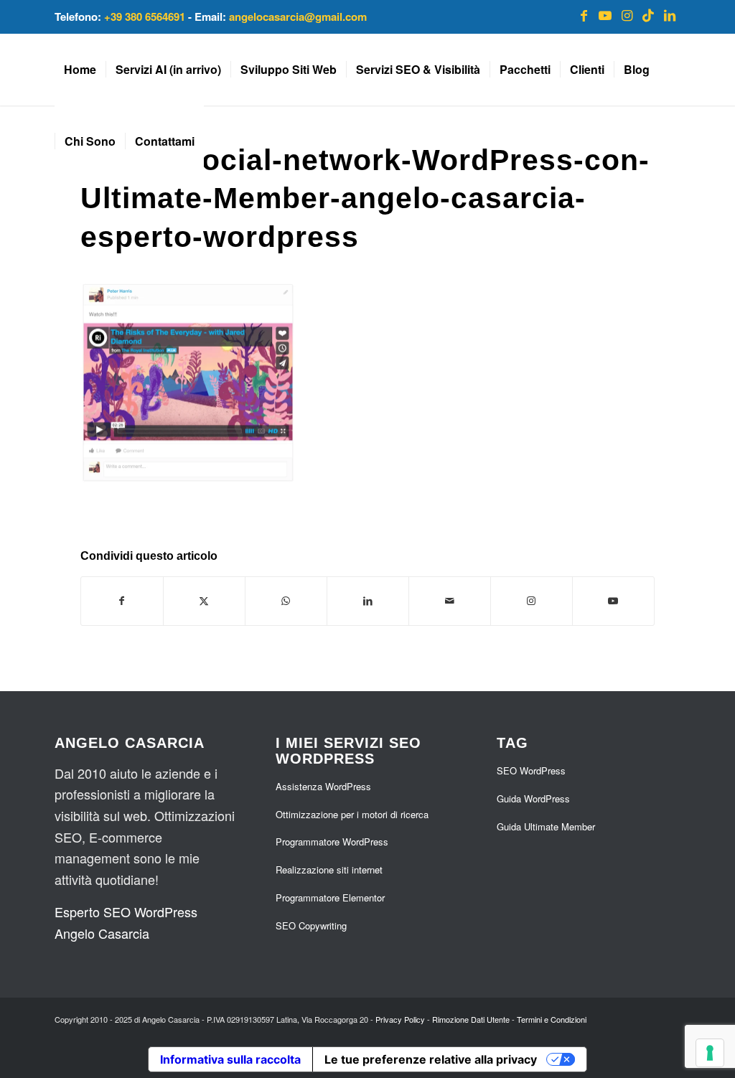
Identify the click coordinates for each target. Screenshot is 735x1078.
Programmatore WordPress (332, 841)
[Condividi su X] (204, 600)
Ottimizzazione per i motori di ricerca (352, 814)
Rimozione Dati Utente (471, 1019)
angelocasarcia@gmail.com (298, 16)
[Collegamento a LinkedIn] (669, 14)
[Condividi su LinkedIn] (367, 600)
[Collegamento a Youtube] (605, 14)
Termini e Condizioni (551, 1019)
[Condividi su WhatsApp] (286, 600)
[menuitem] (80, 70)
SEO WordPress (531, 770)
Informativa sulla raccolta (230, 1059)
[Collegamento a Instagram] (626, 14)
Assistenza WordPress (323, 786)
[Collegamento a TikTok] (648, 14)
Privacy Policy (400, 1019)
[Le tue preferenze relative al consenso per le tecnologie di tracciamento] (710, 1053)
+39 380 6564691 (144, 16)
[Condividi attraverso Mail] (449, 600)
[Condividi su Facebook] (122, 600)
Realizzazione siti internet (329, 869)
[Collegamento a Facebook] (583, 14)
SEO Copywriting (311, 925)
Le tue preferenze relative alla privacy (430, 1059)
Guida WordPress (533, 798)
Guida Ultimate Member (546, 826)
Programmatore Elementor (330, 897)
